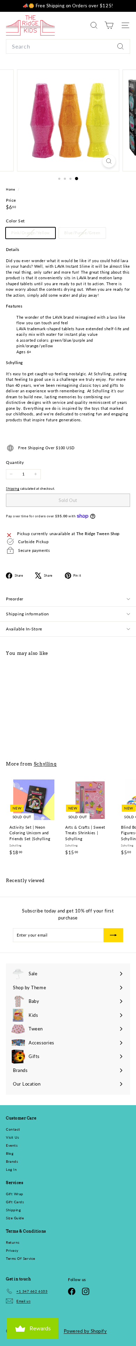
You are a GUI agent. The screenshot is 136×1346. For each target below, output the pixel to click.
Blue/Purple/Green (84, 234)
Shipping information (27, 613)
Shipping (12, 488)
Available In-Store (24, 628)
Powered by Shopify (85, 1331)
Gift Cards (15, 1202)
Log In (11, 1169)
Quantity (15, 462)
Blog (9, 1153)
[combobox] (68, 46)
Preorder (14, 598)
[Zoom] (108, 161)
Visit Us (12, 1137)
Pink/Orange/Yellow (33, 234)
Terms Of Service (20, 1258)
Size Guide (15, 1218)
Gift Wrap (14, 1194)
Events (11, 1145)
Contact (13, 1129)
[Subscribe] (113, 935)
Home (11, 189)
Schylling (45, 764)
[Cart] (109, 25)
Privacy (12, 1250)
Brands (12, 1161)
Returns (13, 1242)
